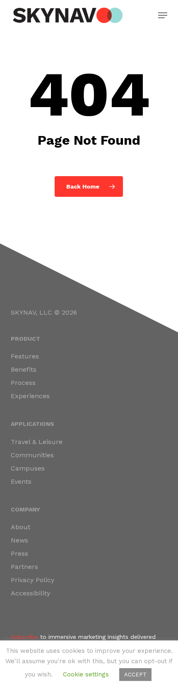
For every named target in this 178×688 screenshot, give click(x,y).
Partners (24, 567)
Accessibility (30, 593)
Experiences (30, 396)
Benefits (23, 369)
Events (21, 481)
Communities (32, 455)
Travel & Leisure (37, 442)
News (19, 540)
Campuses (28, 468)
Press (19, 553)
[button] (162, 15)
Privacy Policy (32, 580)
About (20, 527)
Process (23, 383)
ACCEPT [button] (135, 674)
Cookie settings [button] (86, 674)
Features (25, 356)
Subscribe (24, 636)
